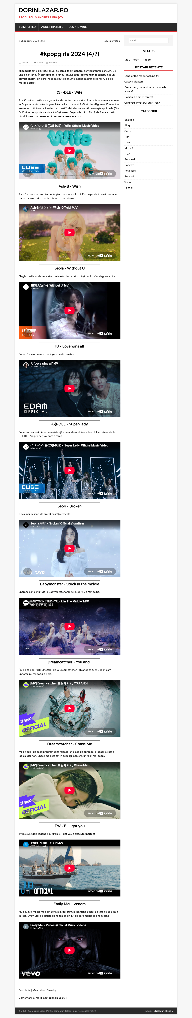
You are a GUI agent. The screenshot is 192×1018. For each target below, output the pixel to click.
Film (126, 136)
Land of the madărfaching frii (141, 76)
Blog (127, 125)
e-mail (37, 997)
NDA (127, 153)
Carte (127, 131)
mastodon (48, 997)
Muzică (53, 62)
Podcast (129, 165)
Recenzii (129, 176)
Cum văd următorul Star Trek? (142, 102)
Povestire (130, 170)
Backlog (129, 119)
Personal (129, 159)
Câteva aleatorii (133, 81)
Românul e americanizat (138, 97)
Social (127, 182)
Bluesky (51, 990)
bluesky (60, 997)
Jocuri (127, 142)
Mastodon (39, 990)
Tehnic (128, 187)
